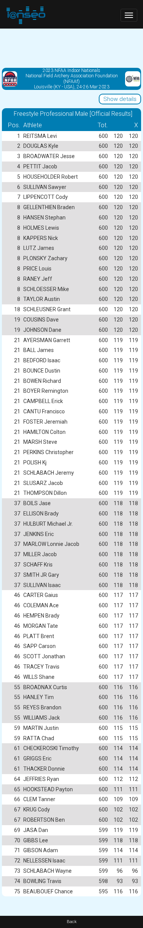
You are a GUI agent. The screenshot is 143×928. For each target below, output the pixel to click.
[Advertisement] (71, 48)
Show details (120, 99)
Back (72, 921)
